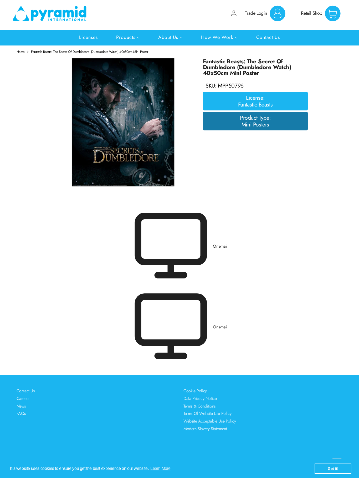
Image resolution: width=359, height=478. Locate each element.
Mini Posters (255, 124)
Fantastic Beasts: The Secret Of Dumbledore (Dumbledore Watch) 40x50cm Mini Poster (89, 52)
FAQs (21, 413)
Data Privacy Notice (200, 398)
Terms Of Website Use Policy (207, 413)
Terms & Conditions (199, 406)
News (21, 406)
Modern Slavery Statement (205, 429)
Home (21, 52)
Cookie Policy (195, 391)
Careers (23, 398)
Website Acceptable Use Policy (209, 421)
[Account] (234, 13)
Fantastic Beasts (255, 104)
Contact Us (26, 391)
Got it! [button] (333, 468)
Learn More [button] (160, 468)
